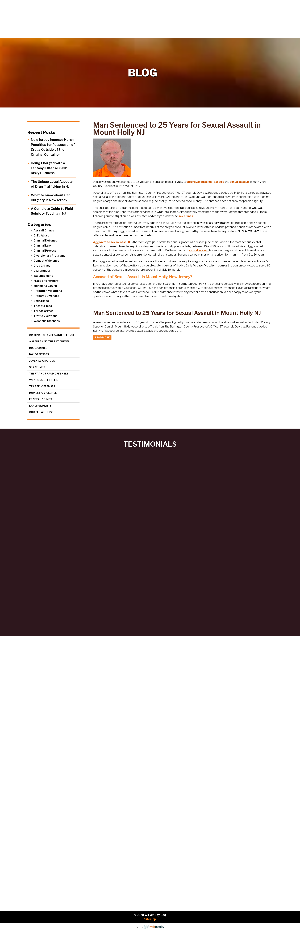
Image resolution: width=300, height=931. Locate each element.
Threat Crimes (43, 311)
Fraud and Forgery (46, 280)
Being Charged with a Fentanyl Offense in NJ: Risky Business (49, 168)
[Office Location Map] (45, 875)
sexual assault (239, 181)
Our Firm (212, 34)
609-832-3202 (66, 823)
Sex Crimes (41, 301)
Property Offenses (46, 296)
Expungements (40, 405)
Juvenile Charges (42, 360)
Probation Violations (48, 290)
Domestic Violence (46, 260)
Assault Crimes (44, 230)
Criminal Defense (45, 240)
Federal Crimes (40, 399)
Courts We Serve (41, 412)
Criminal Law (42, 245)
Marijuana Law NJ (45, 285)
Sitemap (150, 919)
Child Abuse (41, 235)
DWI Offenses (39, 354)
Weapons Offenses (47, 321)
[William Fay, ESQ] (42, 19)
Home (191, 34)
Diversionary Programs (49, 255)
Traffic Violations (45, 316)
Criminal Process (45, 250)
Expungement (43, 275)
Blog (271, 34)
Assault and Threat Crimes (49, 341)
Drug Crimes (42, 265)
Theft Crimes (43, 306)
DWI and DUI (42, 270)
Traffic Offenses (42, 386)
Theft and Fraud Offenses (48, 373)
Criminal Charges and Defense (52, 335)
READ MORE (102, 337)
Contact (288, 34)
